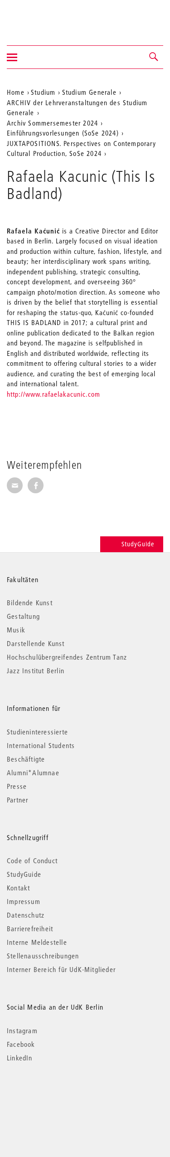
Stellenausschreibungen (43, 955)
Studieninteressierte (37, 731)
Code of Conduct (32, 860)
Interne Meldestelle (37, 942)
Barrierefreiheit (30, 928)
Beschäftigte (26, 758)
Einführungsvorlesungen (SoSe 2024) (63, 132)
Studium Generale (89, 92)
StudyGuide (137, 544)
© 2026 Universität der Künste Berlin (54, 1096)
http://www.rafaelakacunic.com (53, 394)
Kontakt (18, 887)
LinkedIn (20, 1057)
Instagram (22, 1030)
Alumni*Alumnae (33, 772)
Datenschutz (25, 914)
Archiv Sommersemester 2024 (52, 122)
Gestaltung (23, 616)
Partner (17, 799)
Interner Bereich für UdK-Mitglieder (61, 969)
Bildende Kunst (30, 602)
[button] (154, 57)
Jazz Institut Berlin (35, 670)
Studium (43, 92)
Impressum (23, 901)
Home (15, 92)
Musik (16, 629)
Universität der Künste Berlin (42, 17)
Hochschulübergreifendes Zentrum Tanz (67, 656)
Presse (17, 786)
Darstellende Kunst (36, 643)
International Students (41, 745)
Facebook (21, 1044)
